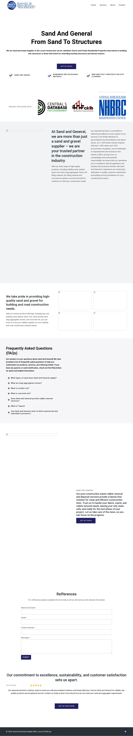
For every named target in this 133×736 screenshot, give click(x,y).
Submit (26, 657)
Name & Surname (28, 608)
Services (103, 5)
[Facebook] (125, 731)
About (112, 5)
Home (93, 5)
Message (25, 638)
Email (24, 618)
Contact (122, 5)
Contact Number (27, 628)
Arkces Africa (57, 732)
